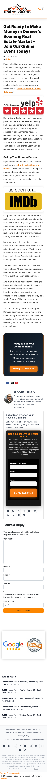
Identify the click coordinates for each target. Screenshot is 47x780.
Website (6, 583)
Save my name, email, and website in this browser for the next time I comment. (21, 595)
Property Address (18, 463)
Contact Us (37, 729)
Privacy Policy (23, 736)
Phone (12, 472)
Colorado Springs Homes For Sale (18, 729)
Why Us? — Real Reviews (15, 732)
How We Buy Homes (33, 732)
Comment (8, 539)
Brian (8, 59)
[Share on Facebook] (7, 383)
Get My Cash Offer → (23, 368)
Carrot (36, 769)
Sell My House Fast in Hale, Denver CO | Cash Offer (22, 698)
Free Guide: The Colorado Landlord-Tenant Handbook (23, 739)
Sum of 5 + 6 (9, 601)
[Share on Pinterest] (16, 383)
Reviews (3, 778)
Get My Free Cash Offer (10, 773)
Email (13, 480)
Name (6, 566)
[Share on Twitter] (12, 383)
